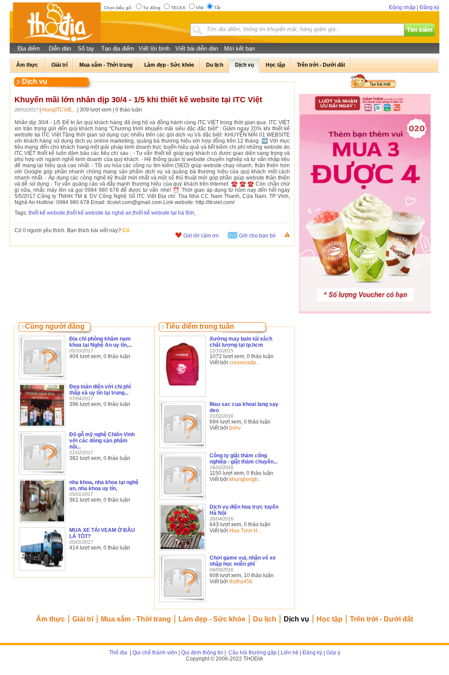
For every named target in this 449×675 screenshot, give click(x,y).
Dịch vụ (296, 619)
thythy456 (241, 581)
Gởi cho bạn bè (257, 236)
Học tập (329, 619)
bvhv (235, 428)
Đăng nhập (402, 7)
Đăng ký (429, 7)
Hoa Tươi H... (245, 531)
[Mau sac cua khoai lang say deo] (182, 448)
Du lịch (264, 619)
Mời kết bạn (239, 48)
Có (125, 230)
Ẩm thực (50, 619)
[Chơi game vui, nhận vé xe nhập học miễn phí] (182, 603)
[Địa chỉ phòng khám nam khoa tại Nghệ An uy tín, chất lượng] (42, 380)
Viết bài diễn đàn (196, 48)
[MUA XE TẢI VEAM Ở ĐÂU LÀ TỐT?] (42, 571)
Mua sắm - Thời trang (136, 619)
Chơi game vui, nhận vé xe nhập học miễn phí (243, 561)
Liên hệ (290, 653)
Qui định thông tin (202, 653)
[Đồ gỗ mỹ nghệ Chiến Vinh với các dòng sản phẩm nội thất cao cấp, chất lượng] (42, 475)
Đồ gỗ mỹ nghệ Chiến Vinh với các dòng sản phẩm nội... (102, 440)
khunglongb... (245, 479)
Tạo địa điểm (117, 48)
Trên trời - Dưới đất (381, 619)
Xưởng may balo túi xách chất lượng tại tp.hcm (241, 342)
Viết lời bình (154, 48)
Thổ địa (118, 653)
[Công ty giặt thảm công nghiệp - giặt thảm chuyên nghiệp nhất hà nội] (182, 500)
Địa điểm (29, 48)
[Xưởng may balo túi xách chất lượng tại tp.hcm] (182, 397)
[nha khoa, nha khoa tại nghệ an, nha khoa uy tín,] (42, 523)
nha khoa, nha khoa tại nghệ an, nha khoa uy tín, (104, 485)
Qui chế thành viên (154, 653)
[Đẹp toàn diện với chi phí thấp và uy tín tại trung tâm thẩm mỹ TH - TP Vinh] (42, 427)
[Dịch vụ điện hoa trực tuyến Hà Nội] (182, 551)
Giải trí (82, 619)
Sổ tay (86, 48)
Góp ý (333, 653)
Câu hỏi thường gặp (252, 653)
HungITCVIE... (59, 110)
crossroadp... (244, 362)
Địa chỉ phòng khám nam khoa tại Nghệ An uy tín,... (100, 342)
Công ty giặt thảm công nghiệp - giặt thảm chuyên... (244, 458)
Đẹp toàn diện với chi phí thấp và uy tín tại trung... (100, 390)
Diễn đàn (60, 48)
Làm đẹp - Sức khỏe (212, 619)
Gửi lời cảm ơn (201, 236)
